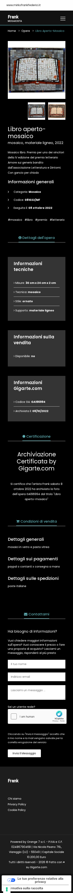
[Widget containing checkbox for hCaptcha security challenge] (37, 716)
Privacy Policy (17, 804)
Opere (25, 30)
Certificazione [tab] (38, 436)
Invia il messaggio (24, 753)
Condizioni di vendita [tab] (38, 521)
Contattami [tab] (38, 614)
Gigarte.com (38, 867)
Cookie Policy (17, 810)
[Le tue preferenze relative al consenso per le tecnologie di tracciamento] (7, 889)
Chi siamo (14, 799)
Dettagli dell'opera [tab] (38, 237)
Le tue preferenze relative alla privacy (40, 880)
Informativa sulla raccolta (24, 888)
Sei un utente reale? (21, 707)
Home (12, 30)
